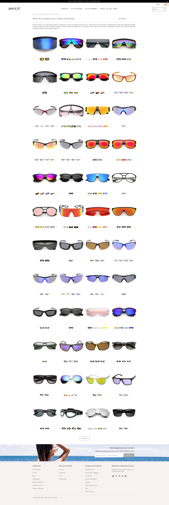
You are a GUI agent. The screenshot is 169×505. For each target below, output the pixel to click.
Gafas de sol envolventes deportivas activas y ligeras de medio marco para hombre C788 (97, 278)
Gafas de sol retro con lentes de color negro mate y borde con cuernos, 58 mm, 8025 (45, 177)
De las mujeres (77, 8)
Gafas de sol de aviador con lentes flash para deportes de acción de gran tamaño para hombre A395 (124, 312)
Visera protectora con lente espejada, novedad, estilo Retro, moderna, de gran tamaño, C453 (45, 43)
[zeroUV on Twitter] (113, 476)
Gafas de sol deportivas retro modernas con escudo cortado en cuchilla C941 (97, 211)
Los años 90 (88, 476)
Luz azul (109, 8)
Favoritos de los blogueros (92, 472)
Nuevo (102, 8)
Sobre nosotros (36, 469)
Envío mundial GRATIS (76, 1)
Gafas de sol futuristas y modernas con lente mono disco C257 (97, 312)
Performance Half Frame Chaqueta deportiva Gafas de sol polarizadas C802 (97, 245)
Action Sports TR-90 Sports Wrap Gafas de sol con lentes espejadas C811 (124, 77)
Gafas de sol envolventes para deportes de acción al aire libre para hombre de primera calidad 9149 (45, 379)
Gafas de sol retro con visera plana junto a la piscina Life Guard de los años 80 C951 (45, 245)
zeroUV (38, 497)
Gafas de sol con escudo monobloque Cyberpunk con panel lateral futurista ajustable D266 (45, 77)
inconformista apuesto (91, 479)
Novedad (87, 482)
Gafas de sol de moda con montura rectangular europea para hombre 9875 (45, 345)
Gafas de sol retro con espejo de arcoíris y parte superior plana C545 (124, 43)
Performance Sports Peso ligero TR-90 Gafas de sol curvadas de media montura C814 (45, 110)
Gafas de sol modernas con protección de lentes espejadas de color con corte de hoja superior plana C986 (97, 110)
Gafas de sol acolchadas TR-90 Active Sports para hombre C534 (45, 312)
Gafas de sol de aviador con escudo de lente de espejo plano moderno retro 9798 (71, 43)
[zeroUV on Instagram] (122, 476)
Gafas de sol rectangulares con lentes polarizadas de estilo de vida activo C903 (97, 345)
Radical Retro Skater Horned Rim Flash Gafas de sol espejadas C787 (124, 144)
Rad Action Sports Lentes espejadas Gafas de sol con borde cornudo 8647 (97, 379)
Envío (60, 476)
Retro (86, 488)
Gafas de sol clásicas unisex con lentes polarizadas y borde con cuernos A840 (71, 312)
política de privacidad (38, 482)
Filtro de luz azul (89, 469)
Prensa (34, 472)
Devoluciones (62, 472)
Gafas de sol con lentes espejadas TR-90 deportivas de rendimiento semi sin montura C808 (45, 144)
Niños (115, 8)
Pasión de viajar (89, 491)
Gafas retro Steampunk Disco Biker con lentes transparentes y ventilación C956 (124, 177)
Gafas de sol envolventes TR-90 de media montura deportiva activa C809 (71, 144)
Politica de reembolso (38, 488)
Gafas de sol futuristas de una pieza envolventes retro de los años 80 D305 (71, 211)
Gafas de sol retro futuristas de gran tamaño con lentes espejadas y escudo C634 (97, 43)
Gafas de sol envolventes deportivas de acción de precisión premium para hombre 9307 (124, 413)
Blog (34, 476)
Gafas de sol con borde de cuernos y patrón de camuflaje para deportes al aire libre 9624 (124, 345)
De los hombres (92, 8)
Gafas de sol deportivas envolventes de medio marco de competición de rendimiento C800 (124, 245)
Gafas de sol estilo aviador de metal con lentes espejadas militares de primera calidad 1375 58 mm (97, 413)
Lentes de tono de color (91, 485)
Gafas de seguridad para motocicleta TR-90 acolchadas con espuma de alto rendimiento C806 (71, 245)
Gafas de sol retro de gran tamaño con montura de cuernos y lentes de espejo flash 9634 (71, 77)
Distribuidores (36, 479)
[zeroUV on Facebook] (116, 476)
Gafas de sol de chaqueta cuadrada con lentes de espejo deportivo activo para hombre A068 (71, 345)
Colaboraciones (63, 479)
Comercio (65, 8)
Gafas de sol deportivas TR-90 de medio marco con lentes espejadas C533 (124, 110)
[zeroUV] (14, 8)
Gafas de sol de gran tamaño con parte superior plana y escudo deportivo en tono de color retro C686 (71, 110)
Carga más (85, 438)
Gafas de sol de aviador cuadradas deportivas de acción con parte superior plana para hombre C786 (97, 144)
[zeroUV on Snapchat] (125, 476)
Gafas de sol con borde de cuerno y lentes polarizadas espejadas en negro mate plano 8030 (97, 77)
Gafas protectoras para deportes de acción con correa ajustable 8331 (71, 413)
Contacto (61, 469)
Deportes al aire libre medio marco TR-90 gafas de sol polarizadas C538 (124, 278)
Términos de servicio (38, 485)
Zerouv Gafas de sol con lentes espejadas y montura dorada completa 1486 (71, 379)
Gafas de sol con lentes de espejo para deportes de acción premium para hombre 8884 (124, 379)
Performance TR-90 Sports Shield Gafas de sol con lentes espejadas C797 (71, 278)
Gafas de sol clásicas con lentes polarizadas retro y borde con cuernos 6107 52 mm (45, 413)
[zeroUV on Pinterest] (119, 476)
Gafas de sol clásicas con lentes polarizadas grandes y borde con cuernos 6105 (71, 177)
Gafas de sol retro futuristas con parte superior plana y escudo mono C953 (124, 211)
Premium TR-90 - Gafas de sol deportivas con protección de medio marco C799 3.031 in (45, 278)
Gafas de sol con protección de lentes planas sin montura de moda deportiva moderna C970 (97, 177)
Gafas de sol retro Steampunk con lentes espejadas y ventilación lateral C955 (45, 211)
